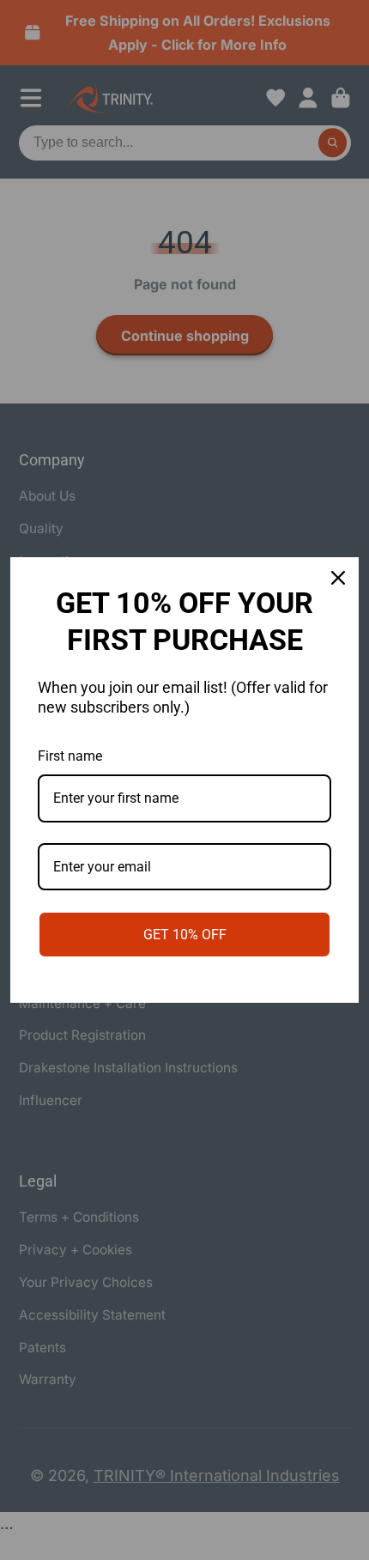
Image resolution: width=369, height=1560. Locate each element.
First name (70, 756)
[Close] (338, 577)
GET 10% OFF (185, 934)
